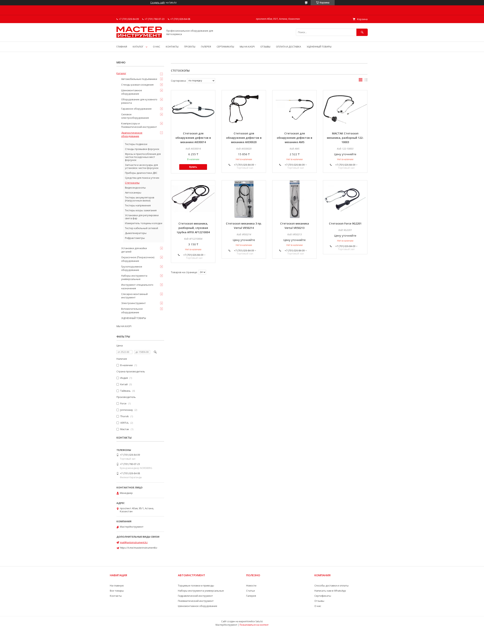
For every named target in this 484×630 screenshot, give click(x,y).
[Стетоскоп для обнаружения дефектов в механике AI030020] (244, 109)
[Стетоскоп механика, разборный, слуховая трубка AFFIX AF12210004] (193, 199)
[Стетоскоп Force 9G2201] (345, 199)
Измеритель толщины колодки (143, 223)
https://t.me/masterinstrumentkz (138, 547)
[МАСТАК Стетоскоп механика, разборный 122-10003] (345, 109)
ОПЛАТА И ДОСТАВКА (288, 46)
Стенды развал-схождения (137, 84)
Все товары (117, 590)
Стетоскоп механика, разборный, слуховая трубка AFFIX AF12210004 (193, 228)
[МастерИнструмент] (139, 36)
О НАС (156, 46)
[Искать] (362, 32)
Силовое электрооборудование (135, 116)
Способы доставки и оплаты (331, 585)
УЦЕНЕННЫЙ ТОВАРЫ (319, 46)
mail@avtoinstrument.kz (134, 542)
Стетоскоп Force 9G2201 (345, 223)
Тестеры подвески (136, 144)
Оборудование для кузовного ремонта (139, 101)
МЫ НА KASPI (247, 46)
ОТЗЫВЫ (265, 46)
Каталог (121, 73)
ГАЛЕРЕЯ (206, 46)
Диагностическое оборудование (131, 134)
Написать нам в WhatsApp (330, 590)
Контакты (116, 595)
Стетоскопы (132, 182)
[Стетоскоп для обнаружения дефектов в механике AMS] (294, 109)
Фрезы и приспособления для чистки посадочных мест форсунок (143, 157)
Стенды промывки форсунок (142, 149)
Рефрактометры (135, 238)
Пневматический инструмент (196, 601)
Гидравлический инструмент (195, 595)
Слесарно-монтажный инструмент (134, 295)
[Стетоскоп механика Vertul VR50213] (294, 199)
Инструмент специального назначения (137, 286)
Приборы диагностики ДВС (141, 173)
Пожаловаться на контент (254, 624)
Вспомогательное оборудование (132, 310)
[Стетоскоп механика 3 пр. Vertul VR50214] (244, 199)
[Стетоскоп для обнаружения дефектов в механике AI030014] (193, 109)
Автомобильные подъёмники (139, 79)
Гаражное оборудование (136, 108)
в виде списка (366, 80)
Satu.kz (259, 621)
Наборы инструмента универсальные (134, 277)
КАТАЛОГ (138, 46)
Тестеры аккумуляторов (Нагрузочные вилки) (139, 199)
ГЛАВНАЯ (121, 46)
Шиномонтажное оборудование (131, 92)
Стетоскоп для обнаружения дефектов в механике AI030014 (193, 138)
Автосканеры (133, 192)
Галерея (251, 595)
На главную (117, 585)
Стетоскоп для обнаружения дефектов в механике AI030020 (244, 138)
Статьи (250, 590)
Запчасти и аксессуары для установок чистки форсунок (142, 166)
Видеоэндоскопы (135, 187)
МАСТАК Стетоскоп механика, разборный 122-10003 (345, 138)
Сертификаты (322, 595)
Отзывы (319, 601)
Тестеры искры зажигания (141, 210)
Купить (193, 167)
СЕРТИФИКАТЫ (225, 46)
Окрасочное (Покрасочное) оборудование (137, 259)
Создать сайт (157, 2)
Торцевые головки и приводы (196, 585)
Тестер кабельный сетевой (141, 228)
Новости (251, 585)
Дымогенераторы (136, 233)
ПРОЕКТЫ (189, 46)
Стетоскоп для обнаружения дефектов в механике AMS (294, 138)
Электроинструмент (133, 303)
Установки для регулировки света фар (142, 217)
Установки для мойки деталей (134, 249)
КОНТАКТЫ (172, 46)
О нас (317, 606)
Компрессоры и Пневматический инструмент (139, 125)
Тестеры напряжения (138, 205)
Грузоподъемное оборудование (131, 268)
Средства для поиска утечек (142, 177)
